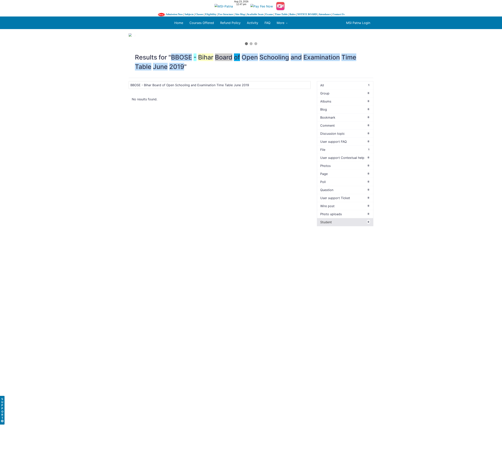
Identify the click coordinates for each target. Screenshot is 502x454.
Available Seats (255, 14)
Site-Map (240, 14)
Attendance (324, 14)
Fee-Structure (225, 14)
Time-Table (281, 14)
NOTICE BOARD (307, 14)
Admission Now (174, 14)
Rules (292, 14)
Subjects (189, 14)
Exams (269, 14)
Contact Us (339, 14)
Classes (199, 14)
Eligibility (210, 14)
